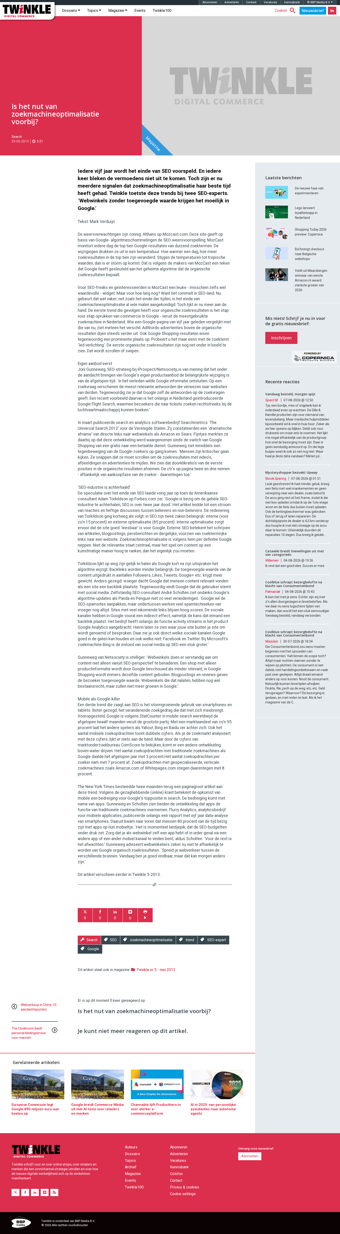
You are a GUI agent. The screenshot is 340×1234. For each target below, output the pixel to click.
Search (17, 137)
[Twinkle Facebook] (25, 1192)
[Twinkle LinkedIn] (332, 11)
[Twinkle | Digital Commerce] (27, 11)
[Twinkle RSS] (54, 1192)
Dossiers (70, 10)
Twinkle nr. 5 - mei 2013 (156, 970)
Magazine (116, 10)
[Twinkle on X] (15, 1192)
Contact (251, 2)
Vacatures (270, 2)
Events (139, 10)
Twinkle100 (162, 10)
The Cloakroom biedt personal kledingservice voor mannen (29, 1033)
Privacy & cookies (184, 1187)
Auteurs (131, 1147)
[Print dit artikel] (145, 915)
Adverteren (231, 2)
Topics (93, 10)
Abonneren (209, 2)
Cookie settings (183, 1194)
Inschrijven (281, 337)
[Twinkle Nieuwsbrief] (313, 11)
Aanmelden (249, 1156)
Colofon (176, 1174)
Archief (130, 1167)
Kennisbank (292, 2)
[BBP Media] (25, 1224)
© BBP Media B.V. (319, 2)
